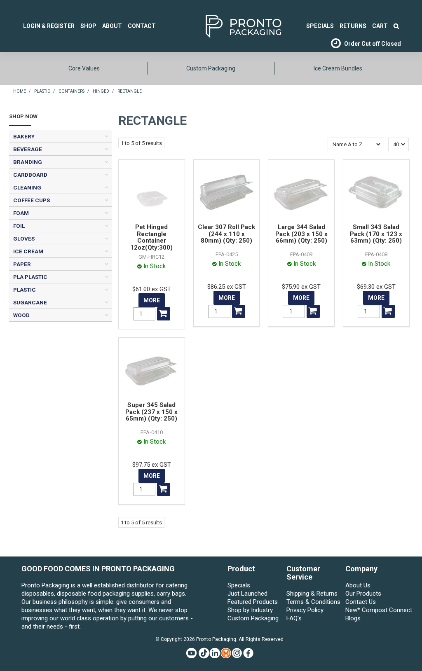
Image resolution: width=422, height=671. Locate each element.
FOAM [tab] (21, 213)
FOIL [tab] (19, 225)
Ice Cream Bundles (338, 68)
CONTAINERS (71, 91)
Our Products (363, 593)
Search (396, 25)
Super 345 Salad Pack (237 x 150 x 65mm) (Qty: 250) (151, 411)
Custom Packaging (210, 68)
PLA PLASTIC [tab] (30, 277)
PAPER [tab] (22, 264)
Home (19, 91)
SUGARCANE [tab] (30, 302)
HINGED (101, 91)
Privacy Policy (305, 610)
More (151, 300)
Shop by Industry (250, 610)
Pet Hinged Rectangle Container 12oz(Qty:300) (151, 237)
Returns (353, 26)
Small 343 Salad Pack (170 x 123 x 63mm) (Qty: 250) (376, 233)
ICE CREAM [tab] (28, 251)
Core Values (84, 68)
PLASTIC (42, 91)
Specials (238, 585)
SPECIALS (320, 26)
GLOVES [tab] (24, 238)
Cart (380, 26)
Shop (88, 26)
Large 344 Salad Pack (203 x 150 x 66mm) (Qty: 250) (301, 233)
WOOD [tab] (21, 315)
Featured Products (252, 602)
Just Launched (247, 593)
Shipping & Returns (312, 593)
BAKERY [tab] (24, 136)
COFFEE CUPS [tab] (31, 200)
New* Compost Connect (373, 610)
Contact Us (360, 602)
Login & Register (49, 26)
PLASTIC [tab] (24, 289)
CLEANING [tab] (27, 187)
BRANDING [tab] (27, 162)
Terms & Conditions (313, 602)
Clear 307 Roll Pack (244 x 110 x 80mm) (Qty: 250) (226, 233)
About (112, 26)
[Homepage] (230, 25)
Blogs (353, 618)
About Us (357, 585)
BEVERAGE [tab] (27, 149)
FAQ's (294, 618)
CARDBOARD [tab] (30, 174)
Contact (142, 26)
